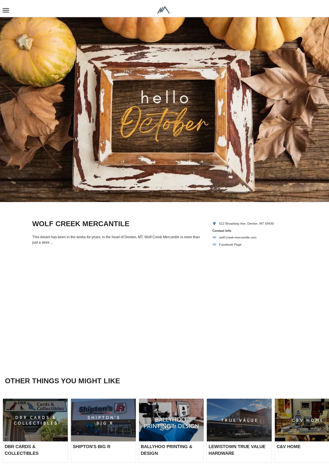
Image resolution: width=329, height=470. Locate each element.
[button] (5, 10)
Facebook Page (230, 244)
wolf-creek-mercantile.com (237, 237)
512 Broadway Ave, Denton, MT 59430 (246, 223)
